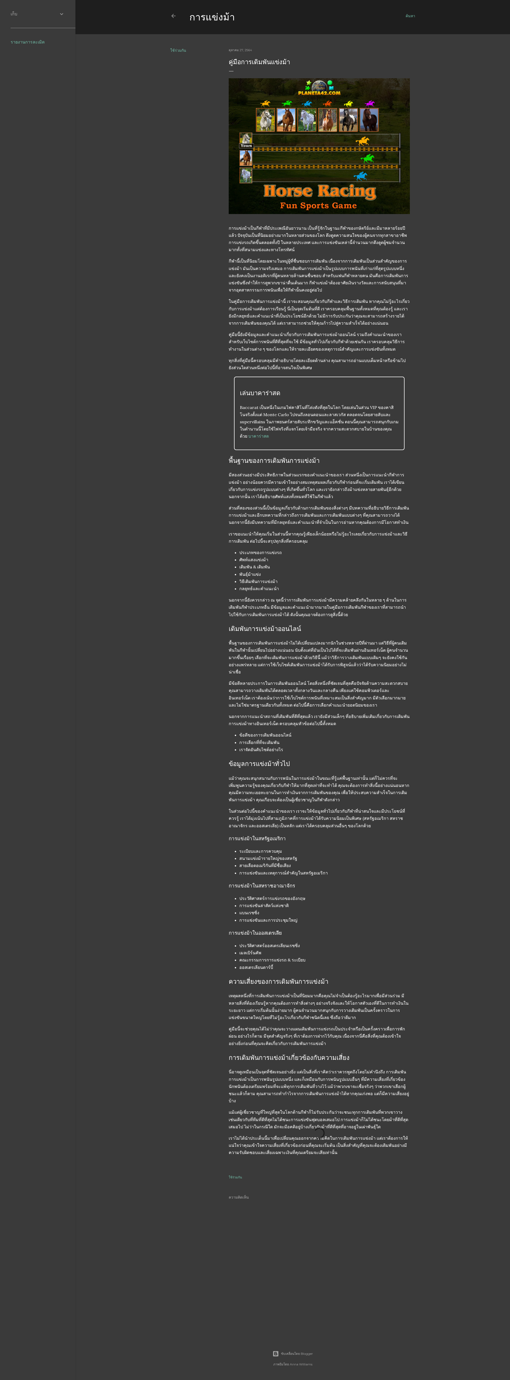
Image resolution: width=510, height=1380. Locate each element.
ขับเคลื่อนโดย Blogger (297, 1354)
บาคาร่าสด (258, 436)
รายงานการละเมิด (28, 42)
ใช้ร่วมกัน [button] (178, 50)
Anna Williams (301, 1364)
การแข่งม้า (212, 17)
